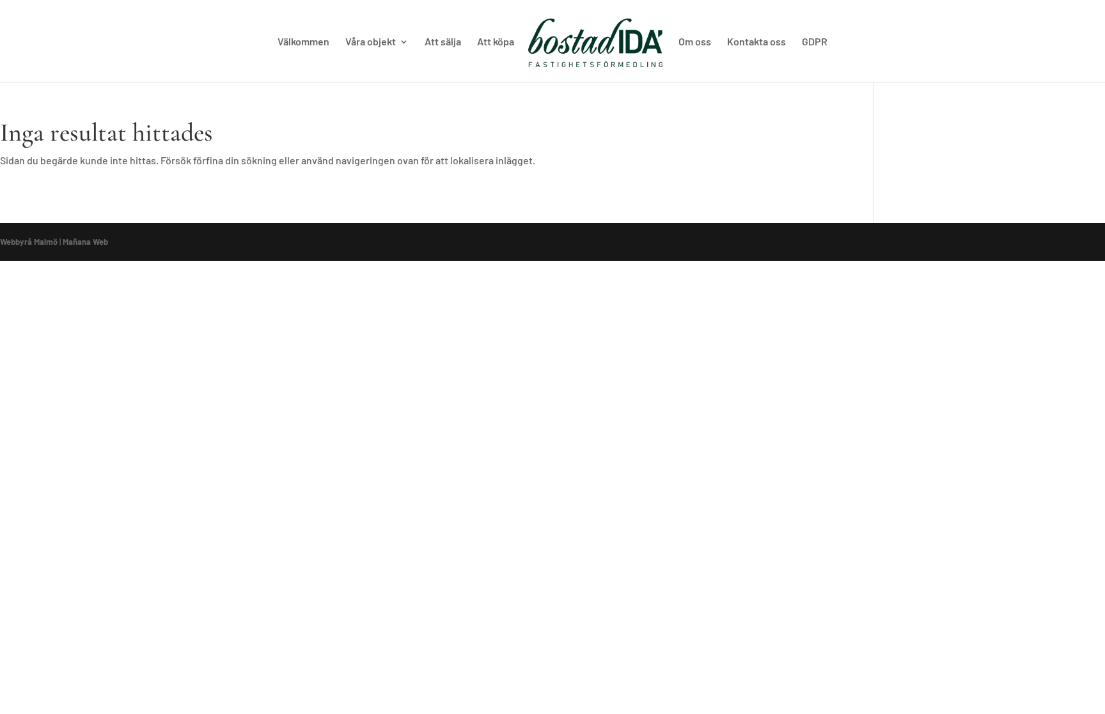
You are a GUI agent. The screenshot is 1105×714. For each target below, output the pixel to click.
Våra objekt (370, 42)
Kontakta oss (756, 42)
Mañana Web (85, 242)
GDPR (814, 42)
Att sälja (443, 42)
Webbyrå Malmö (29, 242)
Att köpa (495, 42)
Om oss (694, 42)
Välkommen (303, 42)
